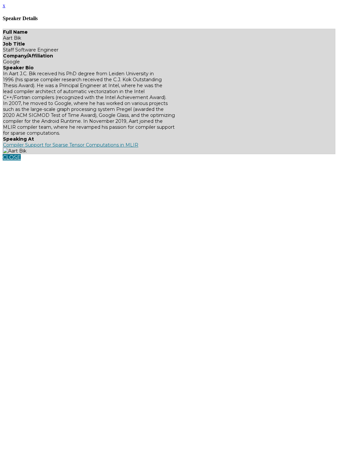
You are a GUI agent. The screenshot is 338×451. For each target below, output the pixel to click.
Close (12, 157)
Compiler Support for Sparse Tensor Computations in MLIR (70, 145)
